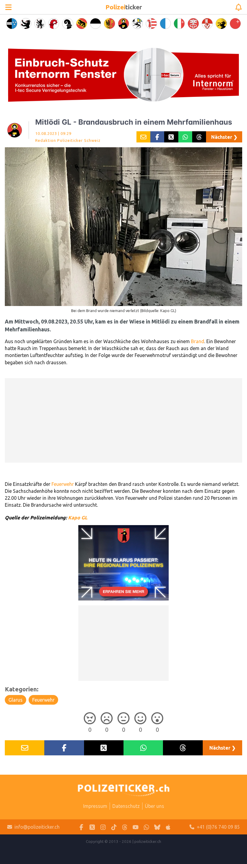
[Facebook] (81, 827)
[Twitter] (92, 827)
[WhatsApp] (146, 827)
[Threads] (125, 827)
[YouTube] (136, 827)
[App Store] (168, 827)
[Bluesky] (157, 827)
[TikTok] (114, 827)
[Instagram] (103, 827)
